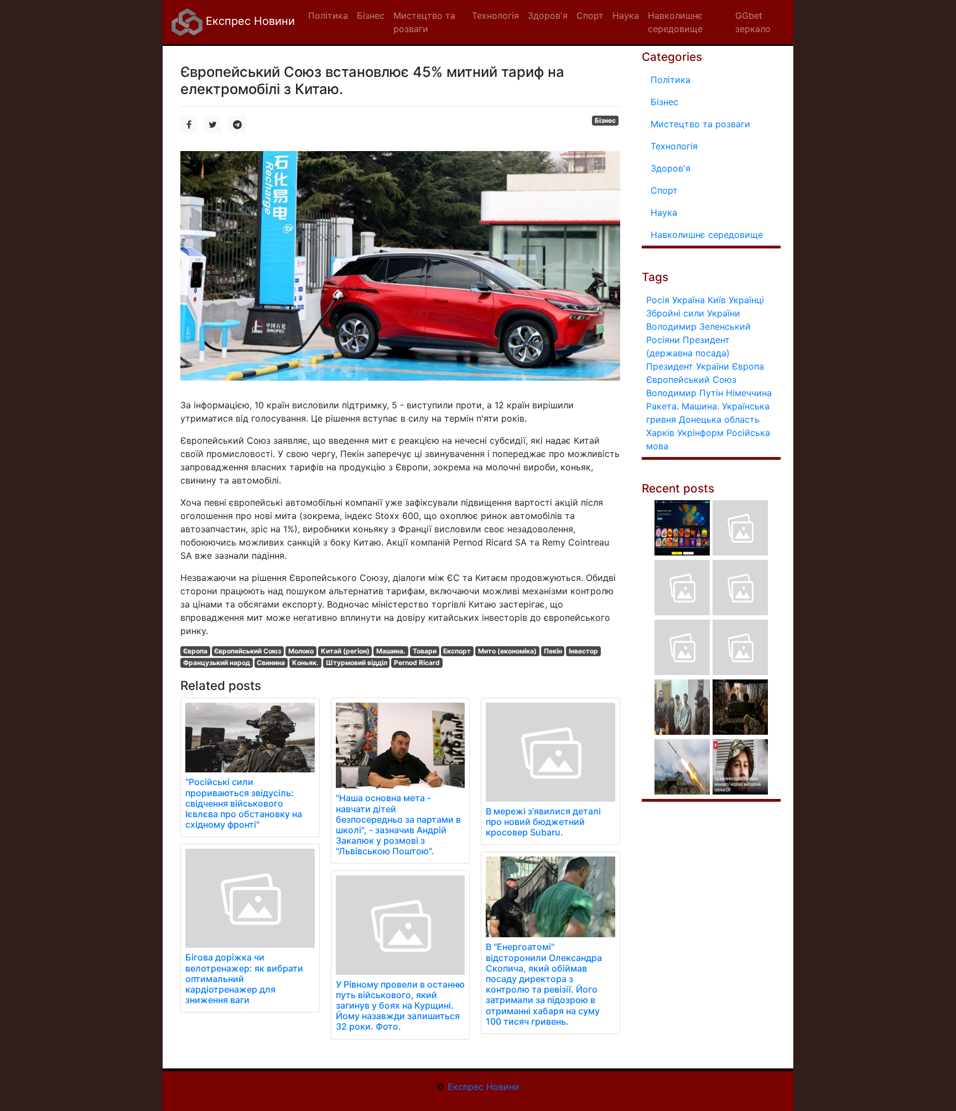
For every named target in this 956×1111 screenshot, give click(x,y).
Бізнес (605, 120)
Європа (195, 651)
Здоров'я (670, 168)
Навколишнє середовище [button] (675, 22)
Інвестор (583, 651)
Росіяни (663, 339)
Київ (717, 299)
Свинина (271, 662)
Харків (660, 432)
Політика (670, 79)
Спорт (664, 190)
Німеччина (749, 392)
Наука (664, 212)
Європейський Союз (247, 651)
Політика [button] (328, 15)
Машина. (391, 651)
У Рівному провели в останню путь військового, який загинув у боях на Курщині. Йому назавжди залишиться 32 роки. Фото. (400, 1005)
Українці (746, 299)
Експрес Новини (248, 21)
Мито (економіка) (507, 651)
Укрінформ (700, 432)
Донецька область (719, 419)
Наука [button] (625, 15)
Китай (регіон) (345, 651)
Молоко (301, 651)
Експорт (457, 651)
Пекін (553, 651)
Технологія (674, 146)
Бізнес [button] (371, 15)
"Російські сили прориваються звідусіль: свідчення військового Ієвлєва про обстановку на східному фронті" (243, 803)
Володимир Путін (684, 392)
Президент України (687, 366)
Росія (657, 299)
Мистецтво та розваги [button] (424, 22)
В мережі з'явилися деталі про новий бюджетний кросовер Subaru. (543, 822)
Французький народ (216, 662)
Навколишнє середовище (707, 234)
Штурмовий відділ (356, 662)
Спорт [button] (590, 15)
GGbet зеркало (753, 22)
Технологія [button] (495, 15)
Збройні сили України (693, 313)
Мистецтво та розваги (700, 123)
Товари (425, 651)
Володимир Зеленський (698, 326)
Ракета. (662, 406)
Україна (688, 299)
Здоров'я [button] (548, 15)
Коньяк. (305, 662)
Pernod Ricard (417, 662)
